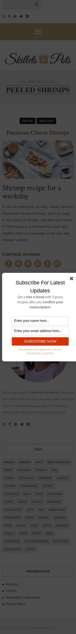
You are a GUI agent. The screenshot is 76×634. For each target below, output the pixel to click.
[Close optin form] (72, 279)
